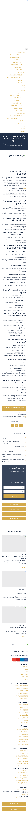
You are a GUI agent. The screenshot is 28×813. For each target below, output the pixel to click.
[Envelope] (14, 659)
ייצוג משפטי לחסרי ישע (16, 56)
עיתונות (20, 82)
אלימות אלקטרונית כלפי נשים (18, 627)
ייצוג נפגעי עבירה (18, 59)
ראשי (25, 144)
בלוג (24, 89)
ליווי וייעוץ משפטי (18, 67)
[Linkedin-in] (22, 659)
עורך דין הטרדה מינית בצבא (15, 66)
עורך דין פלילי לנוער (17, 62)
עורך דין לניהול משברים (16, 64)
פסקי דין (23, 87)
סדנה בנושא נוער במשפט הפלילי (14, 77)
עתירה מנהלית (18, 69)
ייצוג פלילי (17, 144)
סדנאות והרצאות (21, 72)
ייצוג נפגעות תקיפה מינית (16, 54)
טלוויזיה (20, 80)
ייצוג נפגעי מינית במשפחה (15, 57)
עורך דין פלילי (18, 61)
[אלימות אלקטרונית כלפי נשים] (14, 614)
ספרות (23, 85)
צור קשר (23, 90)
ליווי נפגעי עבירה (22, 589)
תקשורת (23, 79)
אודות (23, 70)
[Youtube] (18, 659)
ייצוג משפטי (22, 52)
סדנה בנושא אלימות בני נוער (15, 75)
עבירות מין (23, 554)
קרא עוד (23, 567)
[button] (26, 49)
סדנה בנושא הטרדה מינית (16, 74)
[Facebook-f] (26, 659)
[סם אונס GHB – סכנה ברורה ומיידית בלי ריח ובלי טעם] (14, 543)
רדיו (21, 84)
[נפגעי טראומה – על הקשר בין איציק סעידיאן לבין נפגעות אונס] (14, 579)
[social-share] (21, 425)
